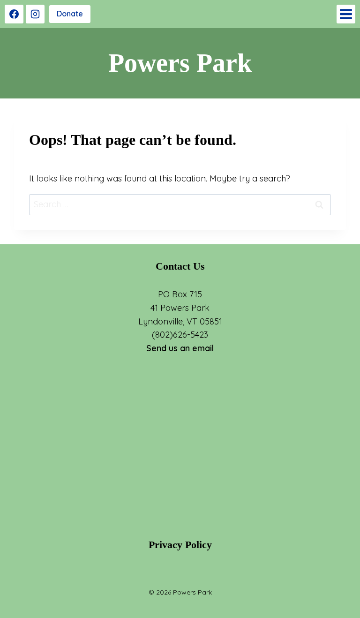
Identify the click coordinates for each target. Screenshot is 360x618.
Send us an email (180, 348)
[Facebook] (14, 14)
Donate (70, 13)
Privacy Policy (180, 544)
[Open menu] (346, 14)
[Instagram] (35, 14)
